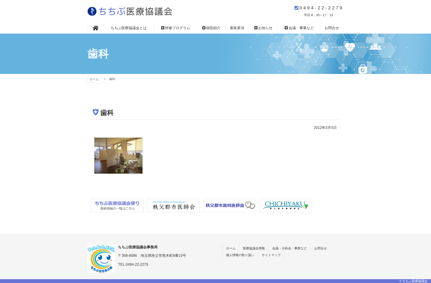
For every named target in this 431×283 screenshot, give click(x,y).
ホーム (94, 79)
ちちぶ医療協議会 (130, 11)
